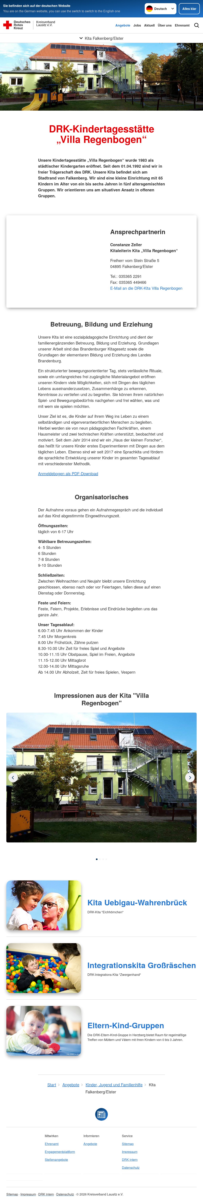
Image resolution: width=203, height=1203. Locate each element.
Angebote (122, 25)
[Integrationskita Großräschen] (43, 968)
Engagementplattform (60, 1151)
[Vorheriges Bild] (190, 777)
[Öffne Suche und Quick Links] (196, 25)
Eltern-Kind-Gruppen (125, 1025)
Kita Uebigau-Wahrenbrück (137, 902)
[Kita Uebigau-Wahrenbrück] (43, 905)
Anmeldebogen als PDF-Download (68, 473)
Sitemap (128, 1143)
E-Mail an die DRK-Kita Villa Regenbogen (146, 288)
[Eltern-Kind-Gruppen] (43, 1031)
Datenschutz (131, 1167)
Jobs (137, 25)
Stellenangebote (56, 1159)
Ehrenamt (182, 25)
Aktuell (149, 25)
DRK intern (130, 1159)
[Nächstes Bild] (13, 777)
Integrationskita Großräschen (141, 964)
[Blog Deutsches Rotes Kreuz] (101, 1114)
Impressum (129, 1151)
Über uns (165, 25)
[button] (97, 859)
